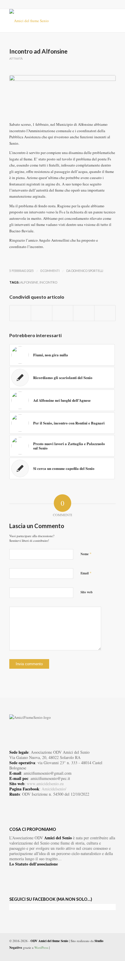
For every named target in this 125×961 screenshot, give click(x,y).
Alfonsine (29, 282)
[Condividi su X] (41, 313)
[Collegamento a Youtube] (102, 953)
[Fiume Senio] (62, 95)
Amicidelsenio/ (54, 789)
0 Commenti (50, 270)
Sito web (86, 592)
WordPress (41, 947)
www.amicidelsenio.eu (45, 783)
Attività (16, 58)
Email (86, 573)
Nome (86, 553)
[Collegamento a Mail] (111, 953)
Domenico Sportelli (87, 270)
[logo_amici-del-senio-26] (51, 20)
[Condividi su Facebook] (20, 313)
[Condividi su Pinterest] (83, 313)
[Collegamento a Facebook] (94, 953)
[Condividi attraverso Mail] (104, 313)
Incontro (48, 282)
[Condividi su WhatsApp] (62, 313)
